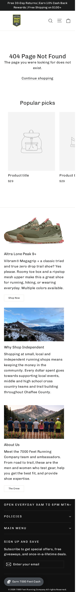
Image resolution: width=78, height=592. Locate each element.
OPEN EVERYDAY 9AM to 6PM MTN (36, 504)
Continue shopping (37, 78)
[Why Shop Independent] (34, 324)
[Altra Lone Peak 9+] (34, 231)
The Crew (14, 488)
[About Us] (34, 422)
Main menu (15, 528)
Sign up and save (21, 541)
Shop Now (14, 297)
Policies (13, 516)
